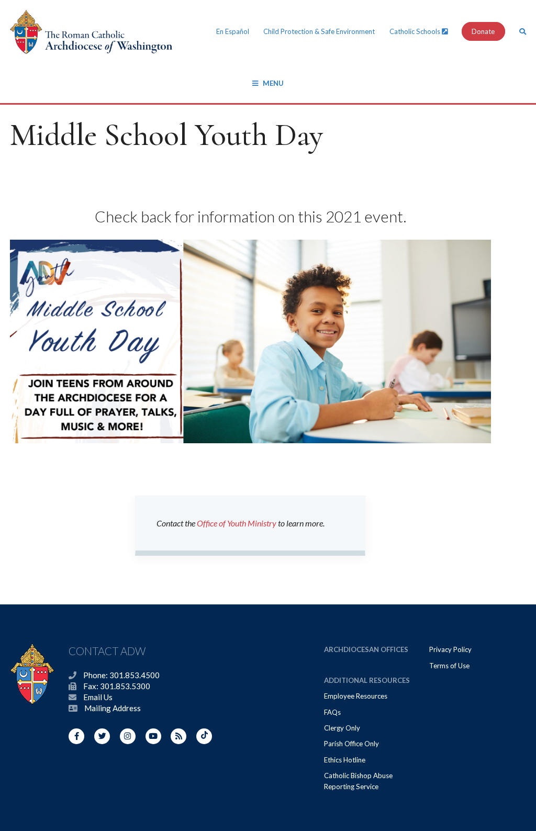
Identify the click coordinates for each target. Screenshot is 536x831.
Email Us (98, 697)
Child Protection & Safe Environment (319, 31)
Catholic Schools (415, 31)
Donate (483, 31)
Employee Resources (355, 696)
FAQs (332, 712)
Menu (273, 83)
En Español (232, 31)
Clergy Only (342, 728)
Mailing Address (112, 708)
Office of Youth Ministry (236, 523)
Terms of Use (449, 665)
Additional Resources (367, 680)
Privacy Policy (450, 649)
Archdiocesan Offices (366, 649)
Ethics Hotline (344, 760)
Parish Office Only (351, 743)
